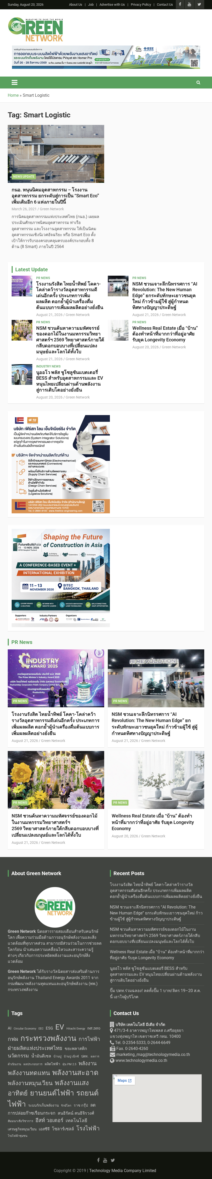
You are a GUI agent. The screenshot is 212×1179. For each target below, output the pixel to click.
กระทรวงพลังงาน (48, 1038)
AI (9, 1028)
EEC (41, 1028)
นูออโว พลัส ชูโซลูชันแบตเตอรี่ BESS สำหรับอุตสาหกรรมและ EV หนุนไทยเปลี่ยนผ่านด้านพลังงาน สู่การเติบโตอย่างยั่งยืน (69, 381)
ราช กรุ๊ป (81, 1105)
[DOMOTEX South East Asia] (61, 418)
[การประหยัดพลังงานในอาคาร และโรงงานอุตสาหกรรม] (106, 48)
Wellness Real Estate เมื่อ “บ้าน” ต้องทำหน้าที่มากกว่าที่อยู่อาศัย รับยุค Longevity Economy (165, 334)
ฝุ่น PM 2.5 (69, 1064)
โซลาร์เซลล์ (63, 1129)
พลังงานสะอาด (75, 1072)
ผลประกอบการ (33, 1064)
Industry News (48, 366)
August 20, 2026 (145, 347)
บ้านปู (58, 1056)
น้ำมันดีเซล (41, 1056)
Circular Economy (25, 1028)
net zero (93, 1028)
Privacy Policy (141, 4)
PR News (43, 278)
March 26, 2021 (24, 209)
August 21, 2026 (49, 315)
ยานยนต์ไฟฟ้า (52, 1093)
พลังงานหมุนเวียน (30, 1083)
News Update (23, 176)
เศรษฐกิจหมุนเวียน (22, 1129)
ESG (49, 1028)
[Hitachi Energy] (61, 531)
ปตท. (84, 1056)
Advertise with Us (112, 4)
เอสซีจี (44, 1129)
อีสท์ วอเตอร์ (49, 1120)
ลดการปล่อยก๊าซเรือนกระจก (52, 1109)
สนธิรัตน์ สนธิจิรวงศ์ (76, 1113)
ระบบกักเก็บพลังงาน (43, 1105)
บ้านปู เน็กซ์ (71, 1056)
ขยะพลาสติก (76, 1048)
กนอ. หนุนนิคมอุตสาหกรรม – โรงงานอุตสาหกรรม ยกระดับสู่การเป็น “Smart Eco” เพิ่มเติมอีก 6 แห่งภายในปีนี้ (55, 196)
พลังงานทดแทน (29, 1073)
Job (91, 4)
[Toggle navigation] (14, 82)
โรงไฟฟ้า (88, 1128)
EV (59, 1027)
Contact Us (165, 4)
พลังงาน (88, 1063)
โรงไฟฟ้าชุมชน (17, 1136)
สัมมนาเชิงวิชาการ (20, 1121)
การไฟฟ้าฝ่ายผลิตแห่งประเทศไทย (54, 1043)
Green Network (52, 209)
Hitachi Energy (75, 1028)
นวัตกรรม (18, 1056)
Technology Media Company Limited (122, 1170)
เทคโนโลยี (76, 1120)
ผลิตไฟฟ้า (52, 1064)
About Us (75, 4)
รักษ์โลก (66, 1105)
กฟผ (13, 1039)
